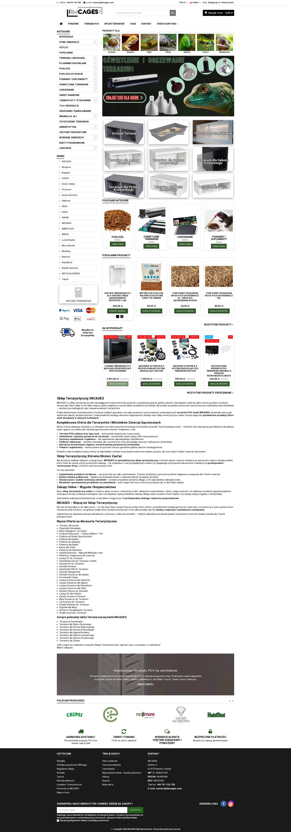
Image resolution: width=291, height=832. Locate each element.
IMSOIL (65, 234)
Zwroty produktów (111, 765)
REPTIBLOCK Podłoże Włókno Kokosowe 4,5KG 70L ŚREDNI (151, 296)
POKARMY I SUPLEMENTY (73, 79)
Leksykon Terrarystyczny (69, 784)
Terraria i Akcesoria (69, 525)
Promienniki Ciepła (68, 577)
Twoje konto (111, 753)
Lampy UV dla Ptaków (70, 593)
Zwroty (60, 776)
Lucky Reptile (68, 240)
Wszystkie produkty (219, 324)
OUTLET (64, 47)
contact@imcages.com (103, 3)
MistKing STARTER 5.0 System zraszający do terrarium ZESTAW (185, 368)
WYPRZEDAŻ (66, 36)
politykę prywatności (99, 820)
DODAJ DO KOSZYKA (151, 311)
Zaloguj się (212, 3)
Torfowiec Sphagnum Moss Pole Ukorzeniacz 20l (219, 296)
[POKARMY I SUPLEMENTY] (219, 220)
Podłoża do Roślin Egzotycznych (75, 536)
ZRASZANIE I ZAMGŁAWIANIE (75, 111)
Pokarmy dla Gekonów (70, 550)
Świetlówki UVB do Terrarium (73, 569)
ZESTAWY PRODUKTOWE (73, 132)
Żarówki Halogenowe (69, 572)
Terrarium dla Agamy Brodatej (74, 632)
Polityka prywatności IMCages (72, 765)
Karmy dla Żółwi (67, 547)
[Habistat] (145, 714)
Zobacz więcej (118, 244)
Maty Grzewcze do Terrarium (73, 599)
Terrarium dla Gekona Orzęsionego (76, 638)
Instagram (231, 804)
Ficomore (66, 189)
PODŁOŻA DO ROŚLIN (71, 74)
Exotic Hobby (68, 184)
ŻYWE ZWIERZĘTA (69, 42)
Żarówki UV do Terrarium (71, 563)
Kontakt (146, 24)
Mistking (65, 251)
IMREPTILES (67, 228)
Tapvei (64, 279)
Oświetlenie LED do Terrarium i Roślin (77, 561)
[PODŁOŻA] (118, 220)
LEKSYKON (65, 148)
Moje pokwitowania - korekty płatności (121, 772)
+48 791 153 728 (73, 3)
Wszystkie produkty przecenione (210, 392)
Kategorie (63, 31)
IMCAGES (66, 223)
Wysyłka (61, 761)
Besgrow (66, 167)
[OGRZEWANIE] (185, 220)
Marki (60, 156)
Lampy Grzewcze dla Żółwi (72, 588)
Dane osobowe (109, 761)
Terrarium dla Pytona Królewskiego (76, 629)
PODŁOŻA (64, 68)
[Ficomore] (74, 714)
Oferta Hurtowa (166, 24)
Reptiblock (66, 262)
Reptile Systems (69, 268)
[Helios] (216, 714)
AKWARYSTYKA (67, 127)
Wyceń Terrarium (114, 24)
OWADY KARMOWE (69, 95)
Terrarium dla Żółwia (69, 640)
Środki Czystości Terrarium (73, 612)
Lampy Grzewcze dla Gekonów (74, 580)
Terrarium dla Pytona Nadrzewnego (77, 627)
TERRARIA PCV (91, 24)
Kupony (106, 780)
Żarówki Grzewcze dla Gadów (74, 574)
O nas (133, 24)
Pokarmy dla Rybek (68, 544)
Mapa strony (63, 792)
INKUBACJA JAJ (68, 116)
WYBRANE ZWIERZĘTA (71, 137)
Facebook (224, 804)
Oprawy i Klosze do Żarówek (73, 591)
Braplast (65, 172)
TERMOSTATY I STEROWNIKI (75, 100)
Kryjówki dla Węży (68, 607)
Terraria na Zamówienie (71, 621)
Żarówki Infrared (67, 566)
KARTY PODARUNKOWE (72, 142)
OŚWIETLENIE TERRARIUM (73, 84)
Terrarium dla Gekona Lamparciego (76, 635)
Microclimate (68, 245)
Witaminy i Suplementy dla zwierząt (77, 555)
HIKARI (65, 217)
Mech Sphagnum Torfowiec (73, 531)
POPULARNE (66, 52)
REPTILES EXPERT (70, 273)
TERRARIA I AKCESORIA (72, 58)
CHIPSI (65, 178)
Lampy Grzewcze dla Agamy (73, 582)
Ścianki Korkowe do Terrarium (74, 604)
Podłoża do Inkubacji (69, 542)
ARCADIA (66, 161)
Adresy (105, 776)
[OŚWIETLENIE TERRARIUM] (151, 220)
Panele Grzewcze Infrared (72, 596)
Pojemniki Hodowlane (70, 528)
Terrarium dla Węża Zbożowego (75, 624)
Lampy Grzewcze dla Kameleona (75, 585)
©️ (112, 829)
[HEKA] (181, 714)
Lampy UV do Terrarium (71, 558)
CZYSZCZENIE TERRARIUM (74, 121)
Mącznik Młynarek (88, 552)
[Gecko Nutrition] (110, 714)
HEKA (64, 206)
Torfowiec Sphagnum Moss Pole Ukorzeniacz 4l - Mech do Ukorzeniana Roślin (185, 297)
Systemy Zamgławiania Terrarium (76, 610)
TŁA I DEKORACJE (69, 105)
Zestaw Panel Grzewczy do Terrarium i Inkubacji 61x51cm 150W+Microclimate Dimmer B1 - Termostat (219, 372)
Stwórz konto (227, 3)
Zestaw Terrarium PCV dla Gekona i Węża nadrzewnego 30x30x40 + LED (117, 297)
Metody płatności (65, 780)
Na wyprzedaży (112, 328)
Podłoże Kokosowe (69, 533)
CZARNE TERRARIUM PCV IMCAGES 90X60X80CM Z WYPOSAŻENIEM (117, 368)
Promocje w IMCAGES (68, 788)
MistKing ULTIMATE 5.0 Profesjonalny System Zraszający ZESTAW (151, 368)
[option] (169, 45)
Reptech (65, 256)
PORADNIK (73, 24)
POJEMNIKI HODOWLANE (72, 63)
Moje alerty (107, 784)
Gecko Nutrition (69, 195)
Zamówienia (108, 768)
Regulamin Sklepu (65, 768)
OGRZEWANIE (66, 89)
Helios (64, 212)
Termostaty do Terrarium (72, 602)
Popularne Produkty (116, 255)
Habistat (65, 200)
